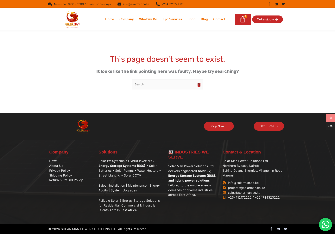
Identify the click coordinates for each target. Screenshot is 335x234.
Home (109, 19)
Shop (191, 19)
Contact (219, 19)
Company (126, 19)
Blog (204, 19)
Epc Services (172, 19)
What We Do (148, 19)
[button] (267, 19)
